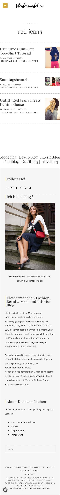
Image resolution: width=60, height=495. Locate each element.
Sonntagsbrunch (14, 79)
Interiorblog (50, 156)
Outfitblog (29, 161)
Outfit (17, 467)
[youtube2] (7, 187)
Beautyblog (28, 156)
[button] (5, 490)
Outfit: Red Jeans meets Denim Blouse (20, 102)
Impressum (16, 489)
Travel (36, 470)
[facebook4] (16, 187)
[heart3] (25, 187)
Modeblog (8, 156)
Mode (8, 467)
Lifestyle (39, 467)
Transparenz (17, 434)
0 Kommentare (29, 87)
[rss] (30, 187)
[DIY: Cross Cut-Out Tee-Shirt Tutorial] (52, 57)
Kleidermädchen (27, 422)
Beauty (28, 467)
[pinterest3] (21, 187)
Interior (25, 470)
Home (18, 58)
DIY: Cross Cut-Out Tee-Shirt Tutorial (17, 50)
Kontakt (14, 426)
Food (49, 467)
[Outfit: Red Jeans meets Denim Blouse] (52, 108)
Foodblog (11, 161)
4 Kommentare (29, 61)
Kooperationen (18, 430)
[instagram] (11, 187)
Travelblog (49, 161)
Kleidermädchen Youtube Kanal (36, 376)
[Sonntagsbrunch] (52, 81)
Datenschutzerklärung (37, 489)
